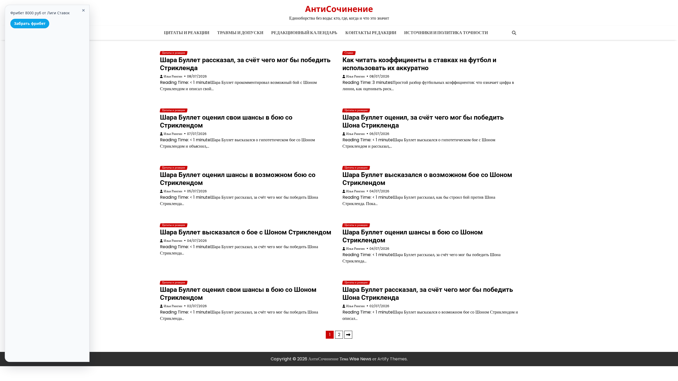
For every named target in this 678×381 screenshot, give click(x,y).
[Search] (514, 33)
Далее (348, 335)
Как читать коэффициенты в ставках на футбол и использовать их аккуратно (419, 64)
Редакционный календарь (304, 33)
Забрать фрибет (30, 23)
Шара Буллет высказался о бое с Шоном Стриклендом (245, 232)
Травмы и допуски (240, 33)
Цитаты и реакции (186, 33)
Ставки (349, 53)
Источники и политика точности (446, 33)
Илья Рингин (173, 76)
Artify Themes (392, 359)
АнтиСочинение (339, 8)
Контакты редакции (370, 33)
